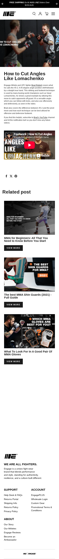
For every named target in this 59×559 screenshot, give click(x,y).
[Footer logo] (29, 554)
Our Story (9, 524)
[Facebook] (6, 176)
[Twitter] (11, 176)
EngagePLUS (38, 495)
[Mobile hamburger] (53, 13)
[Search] (34, 14)
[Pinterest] (15, 176)
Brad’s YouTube (40, 117)
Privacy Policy (11, 511)
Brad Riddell (36, 85)
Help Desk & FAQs (13, 495)
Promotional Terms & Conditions (41, 509)
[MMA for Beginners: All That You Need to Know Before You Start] (29, 218)
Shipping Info (10, 503)
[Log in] (40, 14)
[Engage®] (9, 13)
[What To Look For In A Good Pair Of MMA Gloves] (29, 331)
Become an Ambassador (10, 538)
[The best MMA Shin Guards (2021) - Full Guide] (29, 274)
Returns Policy (11, 507)
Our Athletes (10, 528)
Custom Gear (38, 503)
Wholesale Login (39, 499)
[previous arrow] (2, 3)
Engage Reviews (12, 532)
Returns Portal (11, 499)
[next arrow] (56, 3)
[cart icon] (46, 14)
